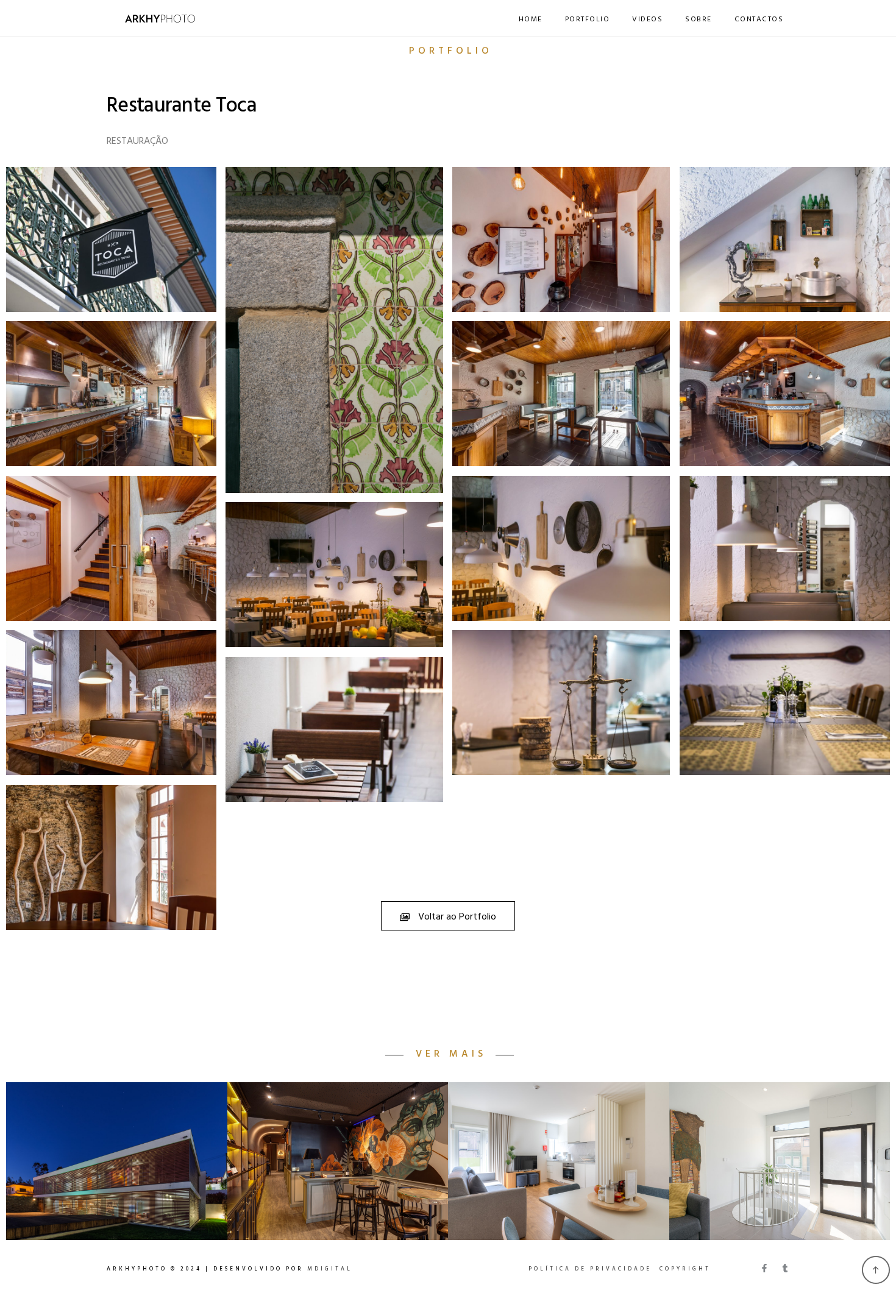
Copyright (685, 1269)
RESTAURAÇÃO (137, 141)
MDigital (329, 1269)
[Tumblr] (785, 1268)
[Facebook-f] (764, 1268)
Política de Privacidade (590, 1269)
